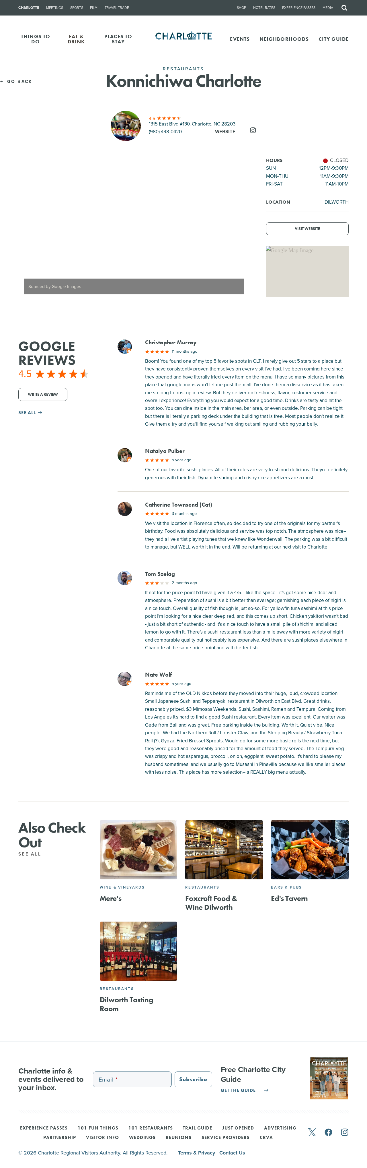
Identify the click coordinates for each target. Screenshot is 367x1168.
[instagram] (345, 1132)
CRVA (266, 1138)
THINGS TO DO (35, 39)
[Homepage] (183, 39)
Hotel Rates (264, 7)
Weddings (142, 1138)
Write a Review (43, 394)
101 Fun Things (98, 1128)
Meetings (54, 7)
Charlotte (28, 7)
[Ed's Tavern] (310, 849)
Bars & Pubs (286, 887)
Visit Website (307, 228)
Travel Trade (117, 7)
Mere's (111, 898)
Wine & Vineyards (122, 887)
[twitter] (312, 1132)
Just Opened (238, 1128)
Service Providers (226, 1138)
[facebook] (328, 1132)
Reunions (179, 1138)
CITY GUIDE (334, 39)
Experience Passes (298, 7)
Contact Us (232, 1153)
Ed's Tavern (289, 898)
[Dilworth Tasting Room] (138, 951)
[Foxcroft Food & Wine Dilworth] (224, 849)
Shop (241, 7)
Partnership (59, 1138)
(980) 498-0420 (165, 131)
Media (328, 7)
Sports (76, 7)
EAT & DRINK (76, 39)
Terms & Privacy (197, 1153)
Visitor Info (102, 1138)
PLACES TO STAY (118, 39)
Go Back (18, 81)
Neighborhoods (284, 39)
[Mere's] (138, 849)
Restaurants (202, 887)
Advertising (280, 1128)
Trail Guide (197, 1128)
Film (93, 7)
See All (30, 854)
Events (240, 39)
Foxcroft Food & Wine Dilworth (211, 902)
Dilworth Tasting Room (126, 1004)
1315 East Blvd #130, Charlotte (192, 124)
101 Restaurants (150, 1128)
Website (225, 131)
